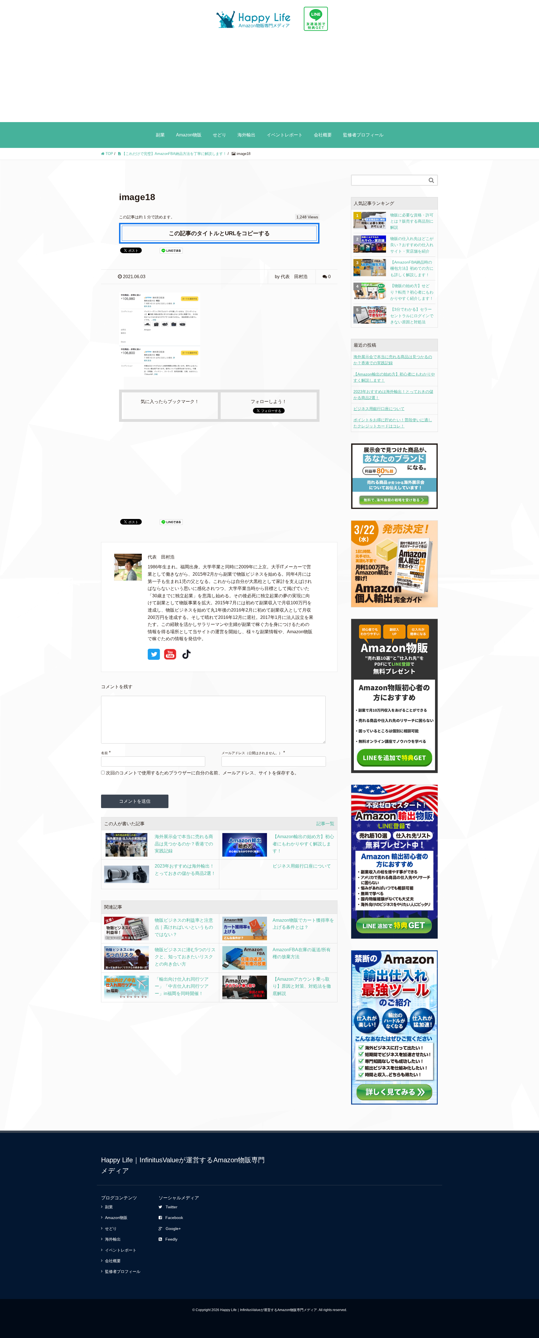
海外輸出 (246, 134)
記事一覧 (325, 823)
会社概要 (323, 134)
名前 (104, 753)
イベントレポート (285, 134)
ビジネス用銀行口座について (379, 408)
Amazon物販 (189, 134)
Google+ (173, 1228)
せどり (219, 134)
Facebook (174, 1217)
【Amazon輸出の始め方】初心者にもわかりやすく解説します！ (394, 377)
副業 (160, 134)
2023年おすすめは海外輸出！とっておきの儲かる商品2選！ (393, 394)
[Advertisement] (269, 80)
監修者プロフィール (363, 134)
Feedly (171, 1239)
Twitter (171, 1207)
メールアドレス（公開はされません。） (251, 753)
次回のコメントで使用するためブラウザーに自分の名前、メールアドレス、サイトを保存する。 (202, 772)
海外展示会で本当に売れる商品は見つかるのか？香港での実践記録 (392, 359)
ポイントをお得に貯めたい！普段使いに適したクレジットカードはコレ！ (392, 423)
